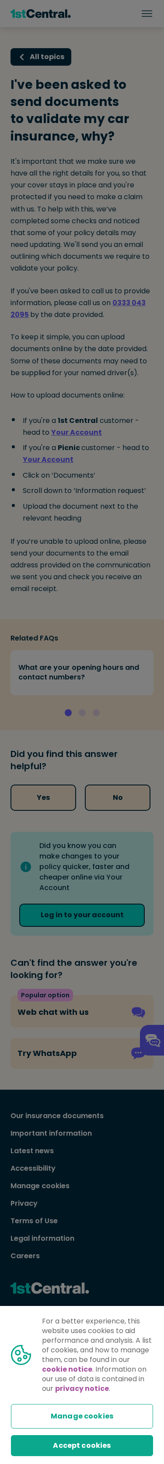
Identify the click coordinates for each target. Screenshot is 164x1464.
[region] (82, 1385)
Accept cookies (82, 1445)
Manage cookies (82, 1416)
